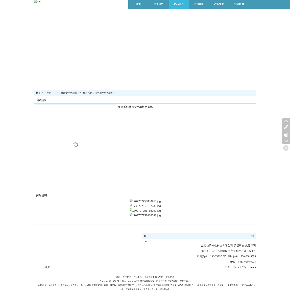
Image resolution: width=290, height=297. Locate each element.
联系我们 (170, 277)
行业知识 (159, 277)
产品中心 (51, 93)
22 (145, 236)
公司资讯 (148, 277)
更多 (252, 236)
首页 (38, 93)
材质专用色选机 (69, 93)
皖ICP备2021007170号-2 (179, 281)
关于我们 (127, 277)
